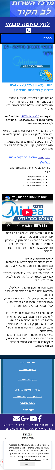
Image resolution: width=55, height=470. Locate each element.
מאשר (27, 464)
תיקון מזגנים (27, 369)
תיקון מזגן (43, 157)
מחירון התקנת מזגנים (27, 396)
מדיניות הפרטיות (29, 459)
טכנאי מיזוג (27, 362)
